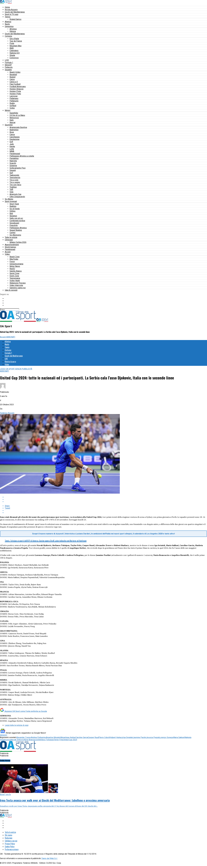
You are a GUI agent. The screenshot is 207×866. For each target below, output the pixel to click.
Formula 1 (9, 62)
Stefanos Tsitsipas (46, 740)
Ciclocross (14, 58)
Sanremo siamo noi (18, 288)
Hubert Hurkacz (116, 737)
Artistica (13, 29)
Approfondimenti (12, 245)
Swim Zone (14, 276)
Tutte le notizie (11, 237)
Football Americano (18, 86)
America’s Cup (15, 194)
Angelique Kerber (68, 737)
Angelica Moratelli (53, 737)
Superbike (14, 113)
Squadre (8, 70)
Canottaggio (15, 137)
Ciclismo (8, 36)
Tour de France (16, 41)
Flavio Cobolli (104, 737)
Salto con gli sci (16, 218)
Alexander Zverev (23, 737)
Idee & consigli (11, 290)
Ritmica (13, 31)
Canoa (12, 134)
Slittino (12, 211)
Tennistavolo (15, 177)
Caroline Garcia (82, 737)
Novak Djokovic (17, 740)
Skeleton (13, 216)
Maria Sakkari (178, 737)
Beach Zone (15, 257)
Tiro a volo (14, 180)
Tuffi (11, 189)
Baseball (13, 74)
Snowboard (14, 223)
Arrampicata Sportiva (18, 127)
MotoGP (8, 65)
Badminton (14, 130)
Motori (7, 110)
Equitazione (14, 139)
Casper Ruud (93, 737)
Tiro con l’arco (15, 185)
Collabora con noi (11, 840)
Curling (12, 232)
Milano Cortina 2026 (18, 242)
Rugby (12, 103)
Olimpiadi (9, 240)
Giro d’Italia (14, 39)
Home (7, 7)
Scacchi (13, 163)
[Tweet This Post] (106, 499)
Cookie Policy (9, 846)
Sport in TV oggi (11, 14)
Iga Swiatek (128, 737)
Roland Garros (15, 19)
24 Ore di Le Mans (17, 115)
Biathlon (13, 206)
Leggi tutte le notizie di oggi (16, 725)
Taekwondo (14, 175)
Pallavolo (9, 67)
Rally (12, 120)
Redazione (8, 838)
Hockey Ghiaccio (16, 89)
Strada (12, 55)
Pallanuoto (14, 101)
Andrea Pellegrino (38, 737)
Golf (11, 142)
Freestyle (14, 225)
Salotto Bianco (16, 271)
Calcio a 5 (14, 82)
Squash (13, 170)
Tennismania (15, 278)
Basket (12, 77)
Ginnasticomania (16, 264)
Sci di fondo (15, 209)
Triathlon (13, 187)
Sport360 (9, 125)
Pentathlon (14, 158)
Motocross (14, 118)
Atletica (8, 22)
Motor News (15, 266)
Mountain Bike (15, 46)
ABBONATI (10, 337)
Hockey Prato (15, 94)
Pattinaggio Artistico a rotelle (22, 156)
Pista (12, 43)
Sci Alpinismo (15, 235)
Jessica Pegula (152, 737)
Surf (11, 173)
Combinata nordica (17, 221)
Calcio (12, 79)
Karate (12, 146)
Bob (11, 213)
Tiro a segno (15, 182)
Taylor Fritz (58, 740)
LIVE (7, 60)
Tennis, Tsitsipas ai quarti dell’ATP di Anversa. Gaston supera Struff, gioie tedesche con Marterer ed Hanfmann (45, 540)
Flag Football (15, 84)
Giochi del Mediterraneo (15, 12)
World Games (10, 247)
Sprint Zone (14, 273)
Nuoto (7, 24)
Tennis (7, 17)
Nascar (12, 122)
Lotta (12, 149)
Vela (11, 192)
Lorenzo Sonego (166, 737)
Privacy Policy (10, 843)
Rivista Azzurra (11, 9)
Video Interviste (16, 285)
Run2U (12, 269)
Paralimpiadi (15, 154)
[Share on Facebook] (106, 497)
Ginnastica (9, 26)
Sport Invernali (11, 201)
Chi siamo (8, 835)
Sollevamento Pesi (18, 168)
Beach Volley (15, 72)
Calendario (14, 50)
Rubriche (13, 161)
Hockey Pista (15, 91)
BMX (12, 48)
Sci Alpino (9, 199)
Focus (12, 261)
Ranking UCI (15, 53)
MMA (12, 151)
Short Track (14, 204)
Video (7, 254)
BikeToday (14, 259)
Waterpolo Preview (18, 283)
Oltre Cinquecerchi (17, 197)
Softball (13, 106)
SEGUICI (3, 735)
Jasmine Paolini (139, 737)
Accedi (8, 252)
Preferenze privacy (11, 849)
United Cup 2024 (70, 740)
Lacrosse (13, 96)
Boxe (12, 132)
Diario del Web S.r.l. (49, 858)
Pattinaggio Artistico (18, 228)
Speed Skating (16, 230)
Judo (12, 144)
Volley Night (15, 280)
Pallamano (14, 98)
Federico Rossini (7, 413)
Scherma (13, 165)
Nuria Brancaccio (31, 740)
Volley (12, 108)
